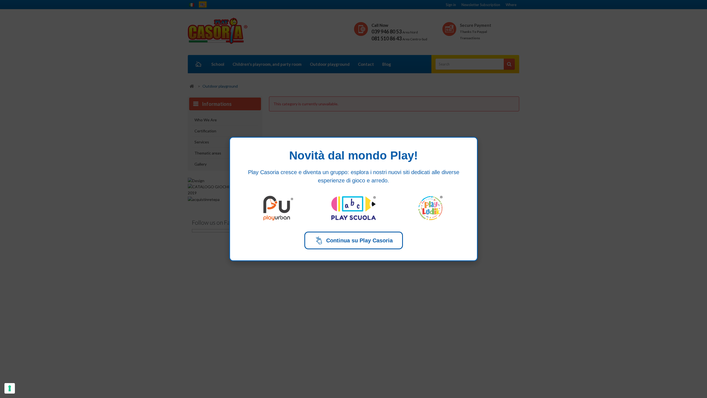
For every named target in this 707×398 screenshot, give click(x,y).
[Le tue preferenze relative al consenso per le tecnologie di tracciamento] (9, 388)
